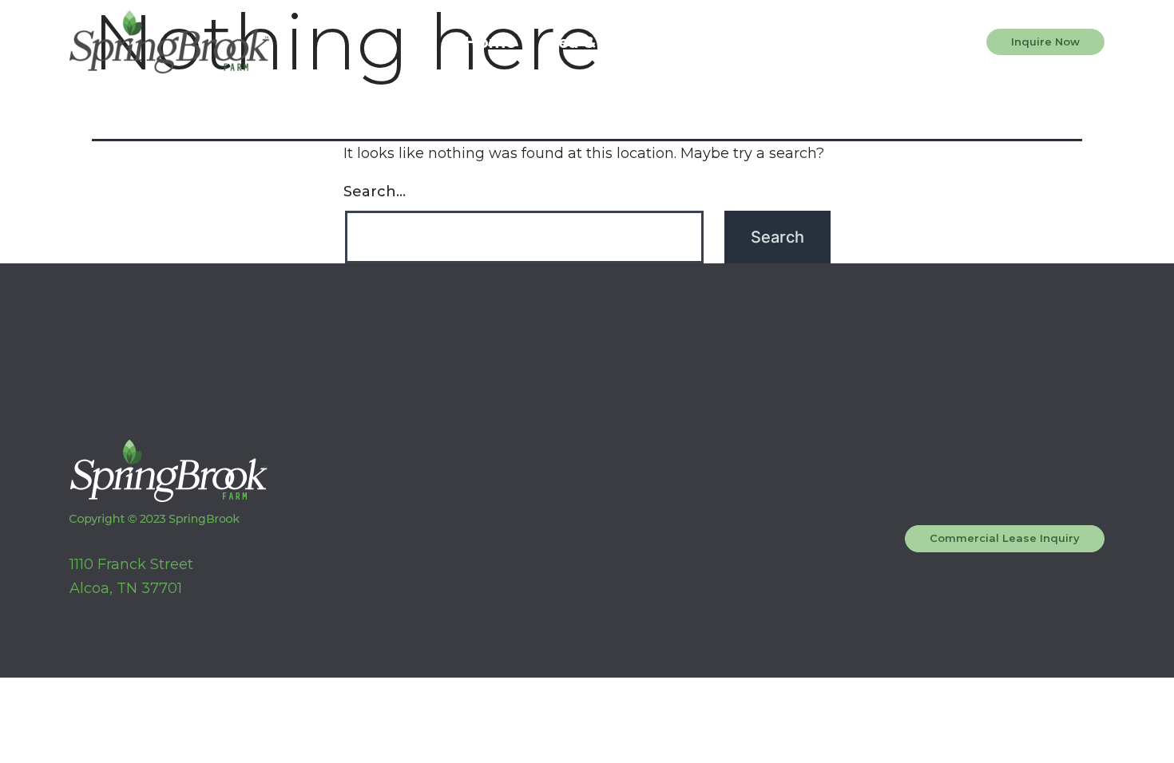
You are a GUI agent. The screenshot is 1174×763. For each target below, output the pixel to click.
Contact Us (757, 42)
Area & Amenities (613, 42)
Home (490, 42)
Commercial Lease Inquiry (1005, 538)
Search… (374, 191)
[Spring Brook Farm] (169, 41)
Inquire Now (1045, 41)
